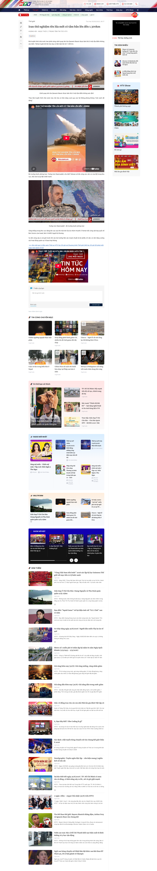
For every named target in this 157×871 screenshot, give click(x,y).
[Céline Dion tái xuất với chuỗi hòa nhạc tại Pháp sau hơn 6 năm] (66, 357)
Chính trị (45, 10)
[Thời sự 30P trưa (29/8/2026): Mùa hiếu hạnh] (86, 444)
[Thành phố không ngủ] (126, 96)
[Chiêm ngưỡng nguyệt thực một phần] (40, 328)
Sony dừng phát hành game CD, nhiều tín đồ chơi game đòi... (71, 516)
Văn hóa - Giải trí (75, 10)
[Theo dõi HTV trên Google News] (32, 36)
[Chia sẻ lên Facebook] (20, 23)
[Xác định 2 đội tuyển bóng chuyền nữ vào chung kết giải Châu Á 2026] (40, 746)
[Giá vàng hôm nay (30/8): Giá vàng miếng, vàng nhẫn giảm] (40, 672)
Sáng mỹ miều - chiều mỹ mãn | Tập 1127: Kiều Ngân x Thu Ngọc (97, 470)
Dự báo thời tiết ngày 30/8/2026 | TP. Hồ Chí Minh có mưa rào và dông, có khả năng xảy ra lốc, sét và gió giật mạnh (77, 778)
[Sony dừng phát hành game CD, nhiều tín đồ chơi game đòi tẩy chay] (66, 328)
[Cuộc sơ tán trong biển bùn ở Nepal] (40, 357)
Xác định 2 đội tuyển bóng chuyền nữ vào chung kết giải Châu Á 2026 (79, 741)
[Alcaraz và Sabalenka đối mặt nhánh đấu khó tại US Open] (117, 63)
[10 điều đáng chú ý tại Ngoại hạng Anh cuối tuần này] (117, 73)
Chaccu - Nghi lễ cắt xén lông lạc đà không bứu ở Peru (91, 339)
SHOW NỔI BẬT (39, 531)
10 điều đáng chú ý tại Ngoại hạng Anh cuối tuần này (129, 73)
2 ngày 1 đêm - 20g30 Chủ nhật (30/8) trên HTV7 (74, 796)
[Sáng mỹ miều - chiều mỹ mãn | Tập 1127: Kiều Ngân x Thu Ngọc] (86, 469)
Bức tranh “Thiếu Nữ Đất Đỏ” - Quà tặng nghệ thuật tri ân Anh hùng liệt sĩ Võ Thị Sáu (91, 406)
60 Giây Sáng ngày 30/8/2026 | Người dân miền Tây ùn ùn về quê (78, 630)
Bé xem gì (117, 150)
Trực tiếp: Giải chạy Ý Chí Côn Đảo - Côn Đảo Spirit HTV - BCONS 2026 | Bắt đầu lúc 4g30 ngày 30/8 (91, 420)
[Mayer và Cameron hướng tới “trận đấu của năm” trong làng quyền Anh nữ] (117, 51)
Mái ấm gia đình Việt (121, 172)
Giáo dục (119, 10)
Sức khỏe (99, 10)
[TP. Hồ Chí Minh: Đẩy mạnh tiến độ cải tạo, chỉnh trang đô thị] (72, 392)
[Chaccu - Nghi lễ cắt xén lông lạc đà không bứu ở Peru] (92, 328)
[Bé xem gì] (126, 140)
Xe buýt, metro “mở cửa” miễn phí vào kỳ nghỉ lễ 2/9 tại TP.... (96, 503)
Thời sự (26, 10)
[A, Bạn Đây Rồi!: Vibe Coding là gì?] (57, 539)
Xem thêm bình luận (35, 311)
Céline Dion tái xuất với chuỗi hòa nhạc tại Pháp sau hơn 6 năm (65, 369)
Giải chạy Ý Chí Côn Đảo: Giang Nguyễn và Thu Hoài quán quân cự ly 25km (40, 517)
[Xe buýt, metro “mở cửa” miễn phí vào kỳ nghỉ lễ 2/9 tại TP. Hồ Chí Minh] (86, 502)
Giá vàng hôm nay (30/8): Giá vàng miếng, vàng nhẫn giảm (78, 666)
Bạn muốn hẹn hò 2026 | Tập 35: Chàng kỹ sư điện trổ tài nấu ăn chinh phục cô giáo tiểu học (94, 550)
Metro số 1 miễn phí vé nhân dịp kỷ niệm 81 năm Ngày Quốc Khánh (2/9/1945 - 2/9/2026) (78, 649)
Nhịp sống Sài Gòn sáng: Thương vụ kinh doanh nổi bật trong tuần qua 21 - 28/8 (71, 471)
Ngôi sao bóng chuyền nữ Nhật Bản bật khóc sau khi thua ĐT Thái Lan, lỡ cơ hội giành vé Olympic (78, 852)
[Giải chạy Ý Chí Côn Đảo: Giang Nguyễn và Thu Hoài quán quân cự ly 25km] (41, 505)
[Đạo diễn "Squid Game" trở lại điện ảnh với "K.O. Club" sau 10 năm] (40, 616)
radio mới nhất (40, 437)
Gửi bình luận (96, 305)
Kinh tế (53, 10)
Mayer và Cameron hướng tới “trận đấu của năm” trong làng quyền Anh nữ (129, 52)
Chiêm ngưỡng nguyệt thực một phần (40, 339)
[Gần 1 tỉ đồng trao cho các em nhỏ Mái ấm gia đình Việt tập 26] (38, 539)
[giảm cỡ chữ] (21, 46)
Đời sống (63, 10)
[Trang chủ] (19, 10)
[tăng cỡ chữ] (21, 41)
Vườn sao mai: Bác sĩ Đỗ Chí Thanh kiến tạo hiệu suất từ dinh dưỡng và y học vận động (75, 549)
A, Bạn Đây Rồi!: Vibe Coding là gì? (56, 547)
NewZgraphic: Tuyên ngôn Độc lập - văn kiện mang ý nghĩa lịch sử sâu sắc (78, 759)
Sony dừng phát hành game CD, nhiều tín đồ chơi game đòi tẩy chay (66, 340)
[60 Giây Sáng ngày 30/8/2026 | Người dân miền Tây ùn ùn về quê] (40, 634)
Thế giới (35, 10)
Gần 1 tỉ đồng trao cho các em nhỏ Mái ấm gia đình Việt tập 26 (37, 548)
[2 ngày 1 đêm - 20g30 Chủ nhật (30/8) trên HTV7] (40, 802)
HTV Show (129, 10)
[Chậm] (126, 118)
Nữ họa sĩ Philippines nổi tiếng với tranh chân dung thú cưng (92, 368)
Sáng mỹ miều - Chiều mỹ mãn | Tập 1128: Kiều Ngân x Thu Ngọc (40, 467)
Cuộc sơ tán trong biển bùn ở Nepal (39, 368)
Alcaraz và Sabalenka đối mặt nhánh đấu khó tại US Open (130, 62)
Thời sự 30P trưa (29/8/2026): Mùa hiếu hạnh (97, 443)
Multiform (38, 496)
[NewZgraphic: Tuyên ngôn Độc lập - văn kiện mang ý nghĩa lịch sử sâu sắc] (40, 764)
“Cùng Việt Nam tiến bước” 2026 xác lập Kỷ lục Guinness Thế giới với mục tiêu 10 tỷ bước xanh (79, 574)
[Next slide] (76, 560)
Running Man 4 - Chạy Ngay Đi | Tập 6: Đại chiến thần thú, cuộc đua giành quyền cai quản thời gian (46, 421)
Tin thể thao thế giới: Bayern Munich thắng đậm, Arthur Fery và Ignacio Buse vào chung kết (79, 815)
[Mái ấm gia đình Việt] (126, 162)
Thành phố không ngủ (122, 106)
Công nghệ (89, 10)
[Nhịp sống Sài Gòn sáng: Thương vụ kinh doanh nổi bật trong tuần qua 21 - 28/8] (60, 469)
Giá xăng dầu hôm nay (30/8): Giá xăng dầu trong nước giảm (78, 685)
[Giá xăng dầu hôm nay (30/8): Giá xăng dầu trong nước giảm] (40, 690)
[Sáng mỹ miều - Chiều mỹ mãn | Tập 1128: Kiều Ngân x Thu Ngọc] (41, 450)
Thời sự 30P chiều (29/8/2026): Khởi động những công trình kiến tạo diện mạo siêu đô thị (71, 449)
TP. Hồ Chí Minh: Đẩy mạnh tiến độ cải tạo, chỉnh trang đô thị (92, 391)
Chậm (116, 128)
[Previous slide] (71, 560)
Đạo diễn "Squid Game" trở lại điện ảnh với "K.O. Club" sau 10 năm (78, 611)
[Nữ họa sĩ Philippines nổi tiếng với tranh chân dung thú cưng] (92, 357)
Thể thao (109, 10)
